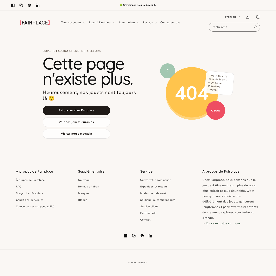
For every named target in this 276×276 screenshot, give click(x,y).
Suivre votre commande (155, 180)
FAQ (19, 186)
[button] (73, 23)
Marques (83, 193)
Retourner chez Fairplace (76, 110)
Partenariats (148, 213)
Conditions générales (30, 200)
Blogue (82, 200)
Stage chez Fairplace (30, 193)
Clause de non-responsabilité (35, 206)
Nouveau (84, 180)
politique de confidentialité (157, 200)
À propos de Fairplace (30, 180)
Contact (145, 219)
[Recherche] (256, 27)
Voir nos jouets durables (76, 122)
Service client (149, 206)
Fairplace (143, 262)
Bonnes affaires (88, 186)
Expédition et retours (154, 186)
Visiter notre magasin (76, 134)
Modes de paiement (153, 193)
